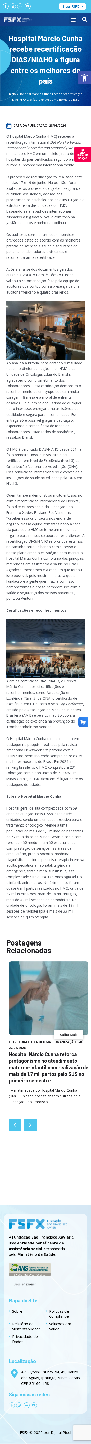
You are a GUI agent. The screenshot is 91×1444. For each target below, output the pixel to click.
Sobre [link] (17, 1311)
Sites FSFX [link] (71, 6)
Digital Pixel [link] (61, 1432)
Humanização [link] (64, 1042)
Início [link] (12, 94)
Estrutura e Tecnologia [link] (30, 1042)
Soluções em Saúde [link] (60, 1326)
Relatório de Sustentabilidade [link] (26, 1326)
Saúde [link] (82, 1042)
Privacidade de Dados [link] (25, 1339)
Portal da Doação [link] (82, 157)
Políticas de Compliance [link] (59, 1314)
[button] (73, 19)
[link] (84, 77)
